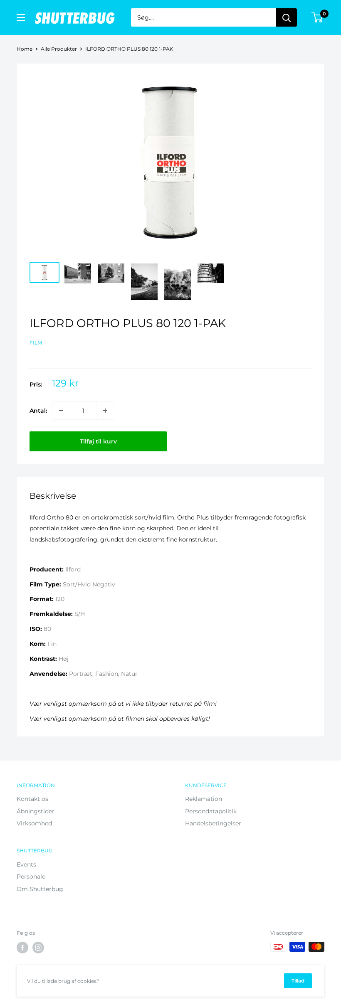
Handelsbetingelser (213, 823)
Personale (31, 876)
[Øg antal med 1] (105, 410)
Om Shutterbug (40, 889)
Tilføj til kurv (98, 441)
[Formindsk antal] (61, 410)
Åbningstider (35, 811)
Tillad (298, 980)
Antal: (38, 410)
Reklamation (203, 799)
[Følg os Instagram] (38, 947)
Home (24, 49)
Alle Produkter (59, 49)
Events (26, 864)
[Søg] (286, 17)
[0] (317, 17)
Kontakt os (32, 799)
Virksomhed (34, 823)
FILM (36, 343)
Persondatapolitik (211, 811)
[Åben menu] (21, 17)
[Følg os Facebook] (22, 947)
